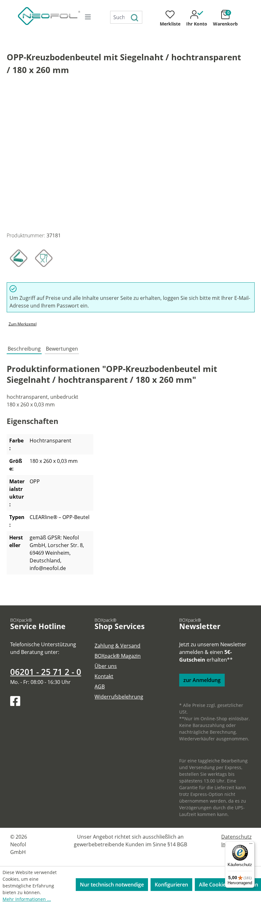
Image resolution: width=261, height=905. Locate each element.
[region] (130, 157)
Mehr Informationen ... (27, 899)
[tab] (24, 349)
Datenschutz (236, 836)
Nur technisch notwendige (112, 884)
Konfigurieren (171, 884)
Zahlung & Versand (117, 645)
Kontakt (104, 676)
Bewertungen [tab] (62, 348)
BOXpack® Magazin (118, 655)
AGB (100, 686)
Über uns (106, 666)
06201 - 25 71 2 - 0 (45, 672)
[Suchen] (135, 17)
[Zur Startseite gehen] (42, 16)
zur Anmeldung (202, 680)
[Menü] (87, 16)
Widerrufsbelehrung (119, 696)
